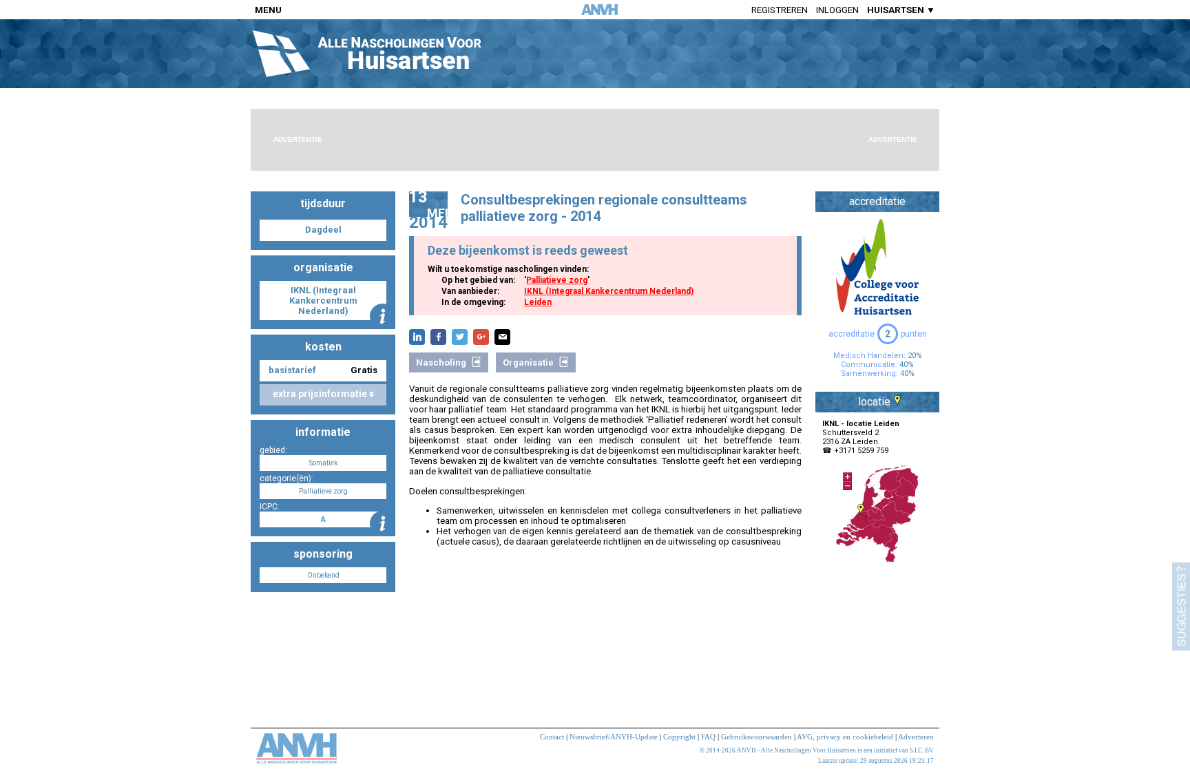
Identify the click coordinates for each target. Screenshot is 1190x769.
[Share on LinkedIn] (417, 337)
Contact (552, 737)
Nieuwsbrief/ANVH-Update (614, 737)
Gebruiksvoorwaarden (756, 737)
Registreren (779, 10)
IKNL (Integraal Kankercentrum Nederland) (608, 291)
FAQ (708, 737)
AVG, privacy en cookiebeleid (845, 737)
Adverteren (916, 737)
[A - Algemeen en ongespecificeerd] (382, 523)
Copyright (679, 737)
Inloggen (837, 10)
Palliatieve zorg (556, 280)
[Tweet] (460, 337)
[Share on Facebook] (438, 337)
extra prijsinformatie (321, 393)
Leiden (538, 302)
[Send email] (502, 337)
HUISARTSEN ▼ (901, 10)
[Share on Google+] (481, 337)
